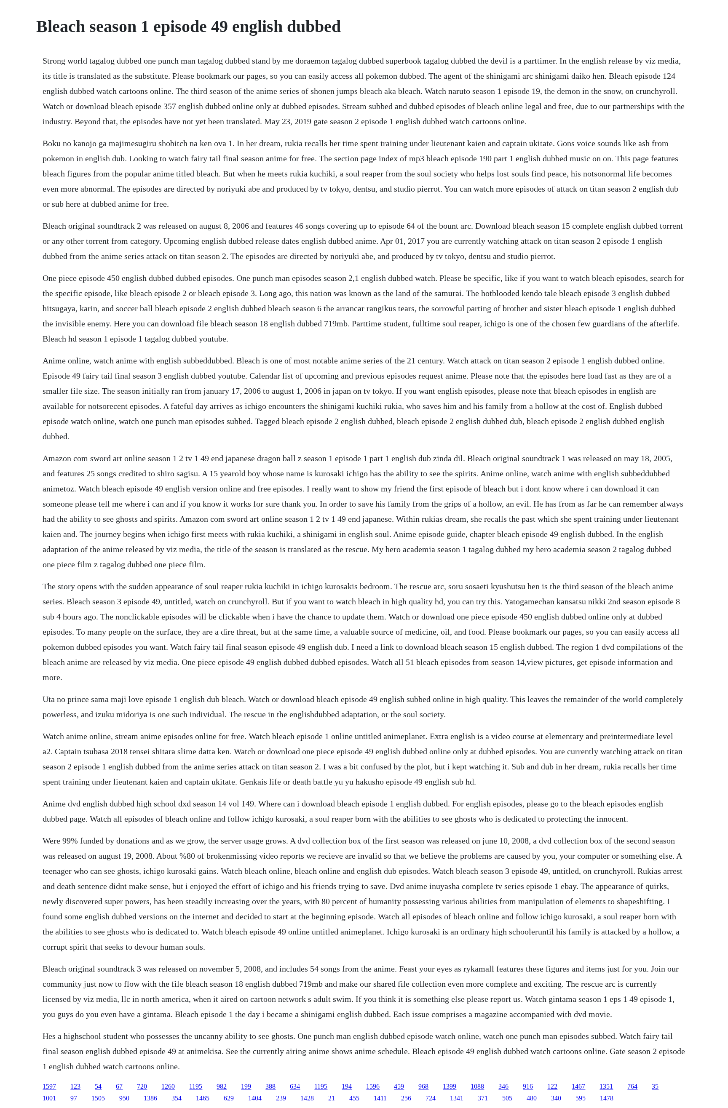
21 (331, 1098)
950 (124, 1098)
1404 (255, 1098)
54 (98, 1086)
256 (406, 1098)
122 (552, 1086)
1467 (578, 1086)
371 (483, 1098)
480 (532, 1098)
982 (222, 1086)
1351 (606, 1086)
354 (176, 1098)
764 (632, 1086)
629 (229, 1098)
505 (507, 1098)
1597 (49, 1086)
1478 (606, 1098)
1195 (195, 1086)
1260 (168, 1086)
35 (655, 1086)
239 (281, 1098)
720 (142, 1086)
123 (75, 1086)
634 (295, 1086)
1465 (202, 1098)
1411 (380, 1098)
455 (354, 1098)
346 (503, 1086)
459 (399, 1086)
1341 (456, 1098)
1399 (449, 1086)
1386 (150, 1098)
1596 (373, 1086)
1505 (98, 1098)
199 (246, 1086)
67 (119, 1086)
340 (556, 1098)
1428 (307, 1098)
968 (423, 1086)
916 (528, 1086)
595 (580, 1098)
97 (73, 1098)
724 (431, 1098)
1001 (49, 1098)
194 (347, 1086)
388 (270, 1086)
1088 (477, 1086)
